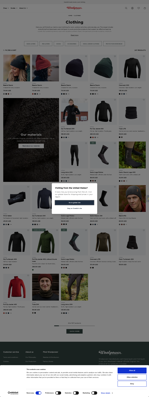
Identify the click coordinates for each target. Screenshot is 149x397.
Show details (105, 393)
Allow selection (132, 377)
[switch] (58, 393)
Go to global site (74, 202)
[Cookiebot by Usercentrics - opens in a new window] (13, 393)
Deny (132, 384)
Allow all (132, 370)
